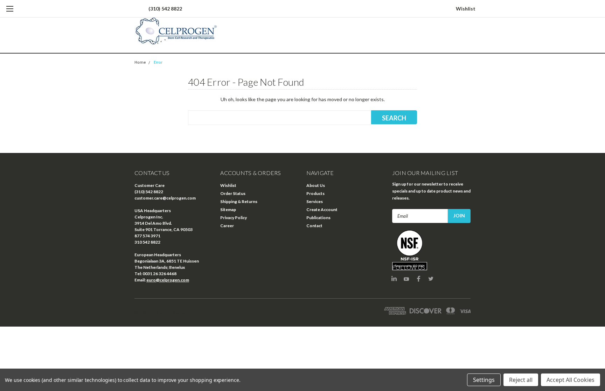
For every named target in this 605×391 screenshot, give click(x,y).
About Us (315, 185)
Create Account (322, 209)
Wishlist (465, 9)
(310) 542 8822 (165, 9)
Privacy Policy (233, 217)
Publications (318, 217)
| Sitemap (178, 312)
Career (227, 225)
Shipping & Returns (238, 201)
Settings (484, 380)
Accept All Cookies (570, 380)
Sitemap (228, 209)
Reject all (521, 380)
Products (315, 193)
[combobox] (279, 117)
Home (140, 62)
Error (158, 62)
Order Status (232, 193)
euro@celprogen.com (167, 279)
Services (314, 201)
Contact (314, 225)
